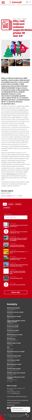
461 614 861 (10, 381)
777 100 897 (10, 358)
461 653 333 (10, 310)
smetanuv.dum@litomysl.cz (13, 370)
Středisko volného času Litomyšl (16, 373)
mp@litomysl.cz (10, 317)
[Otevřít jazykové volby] (30, 2)
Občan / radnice (17, 18)
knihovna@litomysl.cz (12, 336)
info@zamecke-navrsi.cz (12, 357)
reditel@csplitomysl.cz (12, 379)
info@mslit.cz (10, 344)
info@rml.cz (10, 353)
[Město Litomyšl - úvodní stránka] (15, 2)
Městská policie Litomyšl (14, 316)
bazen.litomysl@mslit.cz (12, 340)
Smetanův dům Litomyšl (14, 368)
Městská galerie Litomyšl (14, 364)
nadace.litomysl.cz (11, 174)
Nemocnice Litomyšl (12, 326)
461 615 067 (10, 363)
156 (8, 319)
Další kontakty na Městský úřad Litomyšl (17, 396)
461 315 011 (10, 341)
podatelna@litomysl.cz (12, 309)
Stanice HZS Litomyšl (13, 330)
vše (5, 204)
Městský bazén (11, 339)
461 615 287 (10, 354)
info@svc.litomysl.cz (11, 374)
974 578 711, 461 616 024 (13, 324)
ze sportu (7, 207)
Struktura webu (11, 405)
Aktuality (24, 18)
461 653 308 (10, 350)
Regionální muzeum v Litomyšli (15, 351)
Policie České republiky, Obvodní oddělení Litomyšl (16, 321)
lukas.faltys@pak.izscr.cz (12, 331)
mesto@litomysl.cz (15, 393)
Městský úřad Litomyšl (13, 308)
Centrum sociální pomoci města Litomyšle (16, 377)
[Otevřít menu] (3, 2)
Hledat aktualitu (8, 214)
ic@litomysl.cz (10, 313)
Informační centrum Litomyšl (15, 312)
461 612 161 (10, 315)
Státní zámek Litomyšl (13, 360)
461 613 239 (10, 371)
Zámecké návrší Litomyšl (14, 356)
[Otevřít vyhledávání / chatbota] (27, 2)
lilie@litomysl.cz (10, 348)
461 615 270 (10, 375)
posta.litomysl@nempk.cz (13, 327)
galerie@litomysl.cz (11, 365)
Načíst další (15, 292)
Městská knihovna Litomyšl (14, 334)
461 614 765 (10, 367)
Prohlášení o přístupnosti (13, 402)
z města (10, 204)
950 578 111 (10, 333)
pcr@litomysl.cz (10, 323)
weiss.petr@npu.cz (11, 361)
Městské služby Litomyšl (14, 343)
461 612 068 (10, 337)
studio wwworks (25, 415)
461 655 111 (10, 329)
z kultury (18, 204)
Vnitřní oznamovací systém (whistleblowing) (17, 400)
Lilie (8, 347)
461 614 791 (10, 346)
